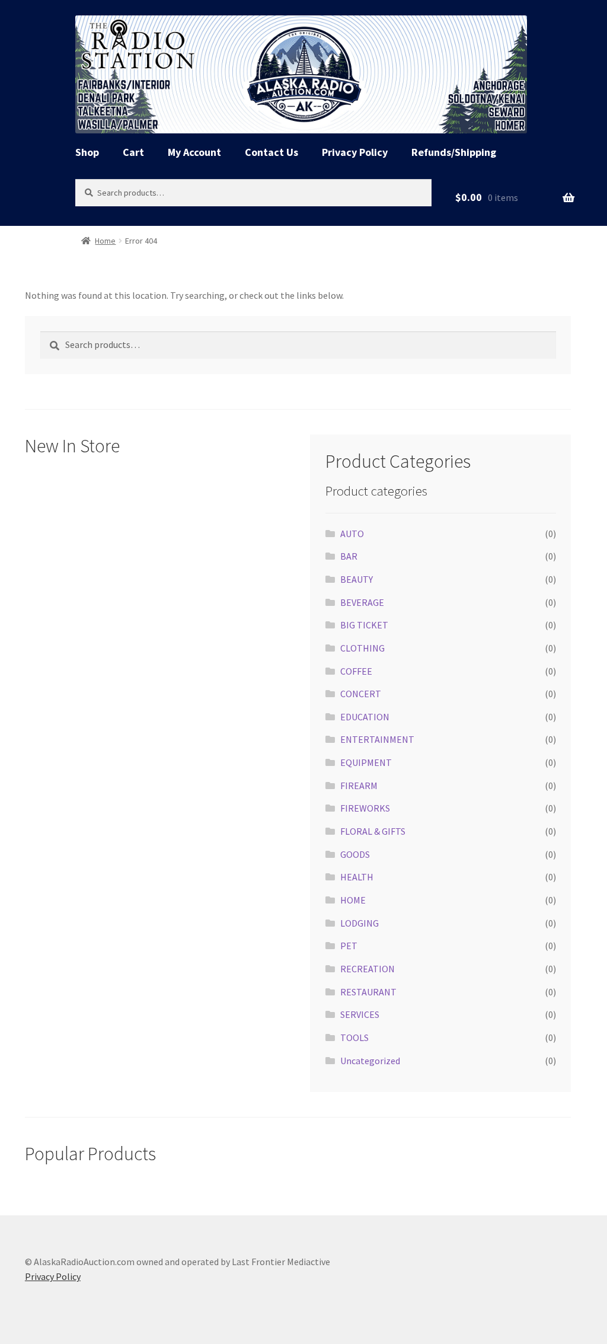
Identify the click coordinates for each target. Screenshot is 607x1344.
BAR (348, 556)
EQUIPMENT (366, 762)
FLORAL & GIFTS (372, 831)
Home (105, 240)
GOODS (355, 854)
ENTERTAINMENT (377, 739)
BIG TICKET (364, 625)
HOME (353, 900)
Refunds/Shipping (453, 152)
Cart (133, 152)
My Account (194, 152)
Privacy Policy (355, 152)
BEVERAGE (362, 602)
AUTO (352, 533)
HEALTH (356, 877)
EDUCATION (364, 717)
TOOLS (354, 1037)
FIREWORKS (365, 808)
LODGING (359, 923)
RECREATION (367, 969)
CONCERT (360, 694)
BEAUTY (356, 579)
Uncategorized (370, 1061)
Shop (87, 152)
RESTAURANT (368, 992)
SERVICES (359, 1014)
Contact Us (271, 152)
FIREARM (359, 785)
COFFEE (356, 671)
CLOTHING (362, 648)
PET (348, 946)
